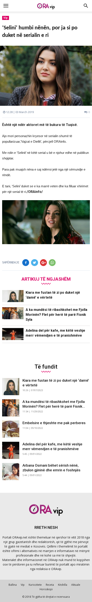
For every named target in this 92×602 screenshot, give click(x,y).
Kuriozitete (35, 585)
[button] (86, 6)
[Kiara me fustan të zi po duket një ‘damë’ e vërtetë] (13, 296)
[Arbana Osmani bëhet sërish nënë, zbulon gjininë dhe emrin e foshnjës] (10, 471)
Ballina (13, 585)
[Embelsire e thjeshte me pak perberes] (10, 429)
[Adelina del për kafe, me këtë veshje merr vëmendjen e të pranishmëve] (13, 334)
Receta (50, 585)
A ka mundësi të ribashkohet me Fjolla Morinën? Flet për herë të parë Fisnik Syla (56, 315)
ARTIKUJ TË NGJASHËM (46, 279)
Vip (5, 18)
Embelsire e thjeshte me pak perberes (54, 423)
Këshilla (62, 585)
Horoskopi (46, 589)
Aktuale (75, 585)
